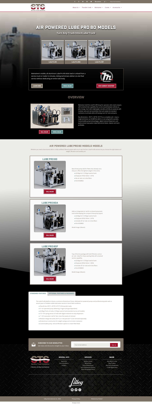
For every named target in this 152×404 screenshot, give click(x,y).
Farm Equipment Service (88, 367)
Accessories (116, 7)
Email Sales (67, 86)
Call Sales (44, 132)
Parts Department (88, 365)
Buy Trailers (112, 363)
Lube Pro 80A (76, 62)
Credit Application (112, 367)
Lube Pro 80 (53, 62)
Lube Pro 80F (99, 62)
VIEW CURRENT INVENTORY (106, 86)
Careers (64, 365)
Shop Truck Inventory (115, 1)
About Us (64, 361)
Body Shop (88, 363)
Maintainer (98, 7)
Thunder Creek (86, 7)
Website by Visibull (96, 399)
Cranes (107, 7)
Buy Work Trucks (112, 361)
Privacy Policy (76, 399)
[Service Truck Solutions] (38, 7)
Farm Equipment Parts (88, 369)
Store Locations (64, 363)
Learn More (37, 86)
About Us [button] (76, 7)
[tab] (38, 294)
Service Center (88, 361)
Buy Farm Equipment (112, 365)
